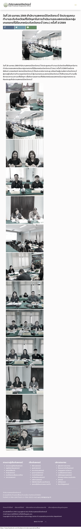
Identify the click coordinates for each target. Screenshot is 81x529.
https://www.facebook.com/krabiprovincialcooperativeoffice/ (20, 528)
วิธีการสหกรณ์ (36, 466)
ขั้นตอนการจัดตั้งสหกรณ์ (65, 468)
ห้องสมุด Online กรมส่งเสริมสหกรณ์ (66, 478)
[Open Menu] (75, 5)
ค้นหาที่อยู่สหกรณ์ (63, 484)
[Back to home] (18, 5)
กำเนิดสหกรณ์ (10, 473)
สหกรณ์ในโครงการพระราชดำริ (41, 484)
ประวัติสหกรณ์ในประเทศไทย (14, 475)
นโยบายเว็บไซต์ (19, 507)
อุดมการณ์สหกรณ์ (37, 473)
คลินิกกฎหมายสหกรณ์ (65, 475)
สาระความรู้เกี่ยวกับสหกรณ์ (14, 466)
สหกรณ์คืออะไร (10, 470)
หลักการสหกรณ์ (37, 479)
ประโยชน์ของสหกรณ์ (38, 477)
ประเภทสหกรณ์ (10, 477)
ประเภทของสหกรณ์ (38, 470)
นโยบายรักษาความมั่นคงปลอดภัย (36, 507)
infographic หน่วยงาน (65, 470)
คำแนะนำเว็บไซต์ (8, 507)
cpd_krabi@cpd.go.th (44, 497)
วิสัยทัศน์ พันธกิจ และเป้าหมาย (41, 482)
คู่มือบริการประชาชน (64, 466)
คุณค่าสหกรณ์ (36, 468)
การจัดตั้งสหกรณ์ (37, 475)
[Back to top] (45, 522)
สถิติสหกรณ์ (62, 482)
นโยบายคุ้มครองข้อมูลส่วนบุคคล (58, 507)
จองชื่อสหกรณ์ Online (65, 473)
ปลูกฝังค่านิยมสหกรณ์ (12, 468)
